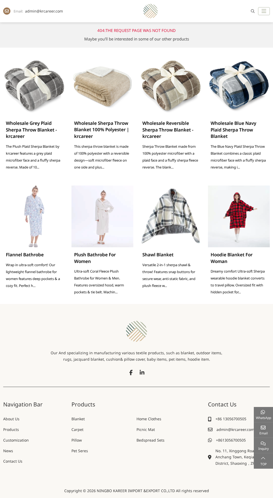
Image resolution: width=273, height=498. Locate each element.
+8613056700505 (231, 440)
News (8, 450)
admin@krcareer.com (44, 11)
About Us (11, 418)
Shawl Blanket (158, 255)
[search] (252, 11)
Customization (16, 440)
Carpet (77, 429)
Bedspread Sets (150, 440)
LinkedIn (142, 372)
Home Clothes (148, 418)
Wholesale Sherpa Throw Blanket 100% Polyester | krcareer (101, 129)
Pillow (76, 440)
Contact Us (12, 461)
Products (11, 429)
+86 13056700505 (230, 418)
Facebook (131, 372)
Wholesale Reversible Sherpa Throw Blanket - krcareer (167, 129)
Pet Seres (79, 450)
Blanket (78, 418)
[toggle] (264, 11)
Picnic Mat (145, 429)
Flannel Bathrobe (25, 255)
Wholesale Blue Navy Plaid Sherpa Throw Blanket (233, 129)
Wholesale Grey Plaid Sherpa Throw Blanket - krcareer (31, 129)
